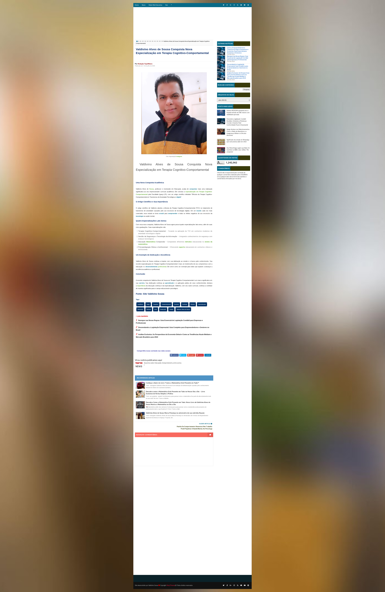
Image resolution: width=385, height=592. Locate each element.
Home (137, 5)
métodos (188, 242)
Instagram (179, 156)
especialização (202, 304)
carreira (141, 283)
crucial (161, 213)
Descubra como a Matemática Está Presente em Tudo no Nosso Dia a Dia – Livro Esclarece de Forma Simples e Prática (175, 392)
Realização (163, 309)
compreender (172, 213)
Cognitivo (155, 304)
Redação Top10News (145, 64)
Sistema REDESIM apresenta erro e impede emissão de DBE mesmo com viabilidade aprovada (238, 112)
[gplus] (230, 5)
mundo (198, 211)
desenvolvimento (152, 266)
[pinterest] (248, 5)
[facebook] (227, 5)
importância (141, 286)
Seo (166, 5)
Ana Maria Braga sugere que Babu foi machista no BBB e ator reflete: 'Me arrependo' (238, 150)
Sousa (151, 189)
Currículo (184, 304)
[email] (241, 5)
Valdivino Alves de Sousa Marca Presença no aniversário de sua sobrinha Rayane (175, 413)
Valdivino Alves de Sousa (183, 309)
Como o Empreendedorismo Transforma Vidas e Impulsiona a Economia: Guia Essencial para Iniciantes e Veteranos (237, 50)
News (143, 5)
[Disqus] (174, 491)
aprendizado (169, 283)
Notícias (149, 309)
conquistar (193, 189)
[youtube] (244, 5)
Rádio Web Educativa (155, 5)
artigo (148, 304)
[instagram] (234, 5)
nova (155, 309)
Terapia (171, 309)
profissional (162, 266)
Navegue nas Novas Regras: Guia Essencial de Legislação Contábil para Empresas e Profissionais (237, 58)
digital (178, 197)
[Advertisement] (192, 22)
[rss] (237, 5)
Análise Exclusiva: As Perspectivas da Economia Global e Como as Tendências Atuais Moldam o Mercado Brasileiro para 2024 (238, 75)
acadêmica (140, 304)
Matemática (150, 242)
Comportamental (166, 304)
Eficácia (193, 304)
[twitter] (223, 5)
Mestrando (140, 309)
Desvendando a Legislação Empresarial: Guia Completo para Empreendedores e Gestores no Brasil (237, 67)
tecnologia (139, 216)
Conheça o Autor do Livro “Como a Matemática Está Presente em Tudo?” (172, 383)
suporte (182, 247)
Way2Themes (171, 585)
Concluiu (176, 304)
